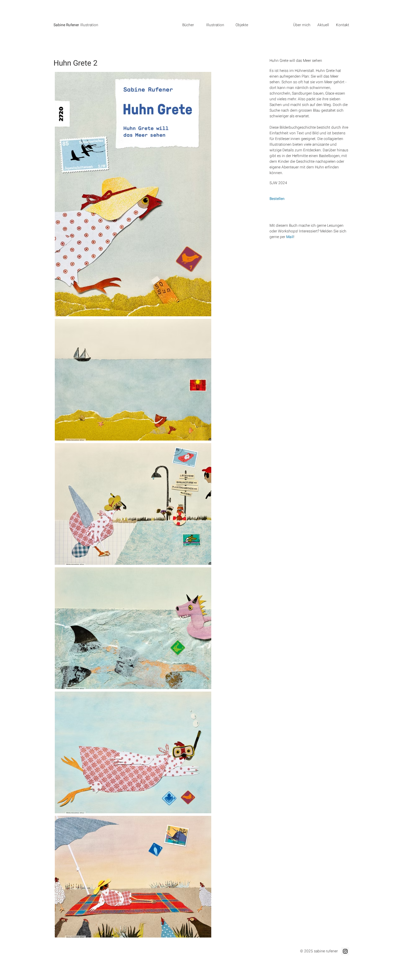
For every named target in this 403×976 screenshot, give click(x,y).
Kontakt (342, 25)
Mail (289, 237)
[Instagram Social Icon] (345, 951)
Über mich (301, 25)
